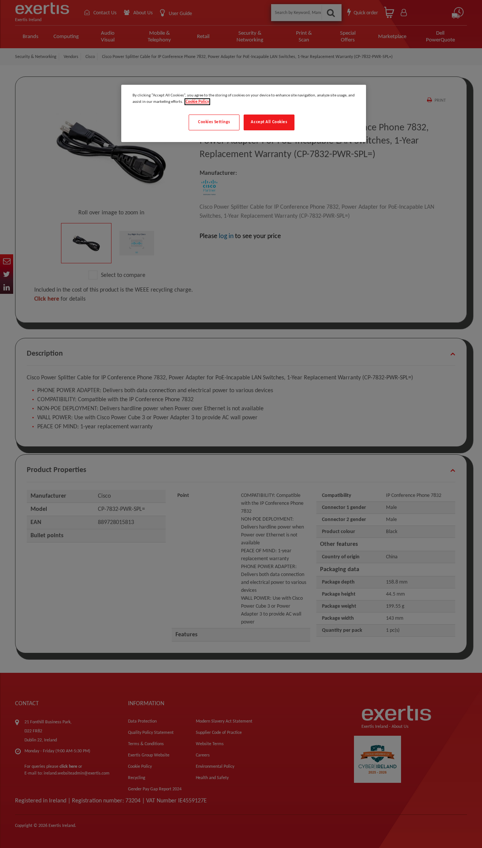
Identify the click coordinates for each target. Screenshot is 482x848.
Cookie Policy (197, 101)
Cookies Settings (214, 122)
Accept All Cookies (269, 122)
